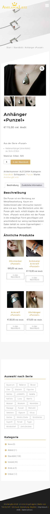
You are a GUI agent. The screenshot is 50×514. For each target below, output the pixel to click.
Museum (21, 403)
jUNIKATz (21, 394)
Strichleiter (37, 417)
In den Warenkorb (20, 162)
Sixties (9, 417)
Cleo (8, 389)
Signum (22, 413)
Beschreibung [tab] (13, 185)
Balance (22, 385)
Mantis (29, 399)
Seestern (10, 413)
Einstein (18, 389)
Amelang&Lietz (11, 177)
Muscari (9, 403)
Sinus (32, 413)
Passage (9, 408)
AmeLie (11, 468)
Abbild (10, 450)
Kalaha (32, 394)
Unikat (10, 474)
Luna (20, 399)
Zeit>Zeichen (26, 427)
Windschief (11, 427)
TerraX (19, 422)
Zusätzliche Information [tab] (32, 185)
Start (9, 47)
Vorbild (11, 462)
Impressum (43, 507)
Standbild (18, 47)
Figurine (30, 389)
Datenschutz (27, 510)
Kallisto (9, 399)
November (34, 403)
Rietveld (32, 408)
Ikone (10, 444)
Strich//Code (22, 417)
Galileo (9, 394)
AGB (18, 510)
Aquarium (10, 385)
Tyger (29, 422)
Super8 (9, 422)
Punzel (29, 174)
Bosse (33, 385)
